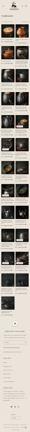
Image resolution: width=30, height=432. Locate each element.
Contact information (15, 429)
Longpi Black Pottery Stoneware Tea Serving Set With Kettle (7, 245)
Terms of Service (7, 370)
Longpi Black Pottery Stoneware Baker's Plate (21, 199)
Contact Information (8, 381)
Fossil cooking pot (6, 61)
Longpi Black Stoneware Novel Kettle (21, 244)
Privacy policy (7, 427)
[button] (3, 6)
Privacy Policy (7, 377)
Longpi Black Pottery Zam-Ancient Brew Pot (21, 108)
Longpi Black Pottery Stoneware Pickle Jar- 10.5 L (6, 108)
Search (5, 362)
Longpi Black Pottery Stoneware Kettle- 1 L (21, 221)
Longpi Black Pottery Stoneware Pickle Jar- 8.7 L (7, 85)
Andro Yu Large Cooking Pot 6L (21, 40)
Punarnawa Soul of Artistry (13, 424)
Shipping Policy (7, 366)
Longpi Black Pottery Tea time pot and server (21, 267)
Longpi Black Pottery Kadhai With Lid (6, 312)
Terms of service (15, 427)
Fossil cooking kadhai (7, 39)
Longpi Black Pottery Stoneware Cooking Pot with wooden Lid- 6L (21, 131)
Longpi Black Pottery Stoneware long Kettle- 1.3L (7, 222)
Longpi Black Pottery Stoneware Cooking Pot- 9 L (21, 85)
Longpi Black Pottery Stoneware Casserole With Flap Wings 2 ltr (6, 290)
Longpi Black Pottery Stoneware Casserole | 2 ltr (21, 290)
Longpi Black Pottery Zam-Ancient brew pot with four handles (7, 131)
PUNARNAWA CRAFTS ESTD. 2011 (12, 352)
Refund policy (24, 424)
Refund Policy (7, 374)
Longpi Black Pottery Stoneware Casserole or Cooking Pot (21, 177)
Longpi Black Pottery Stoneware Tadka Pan (6, 176)
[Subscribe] (25, 342)
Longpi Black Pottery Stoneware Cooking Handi (8, 153)
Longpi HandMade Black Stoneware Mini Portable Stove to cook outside (21, 62)
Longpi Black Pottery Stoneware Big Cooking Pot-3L (21, 154)
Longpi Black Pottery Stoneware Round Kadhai (7, 199)
